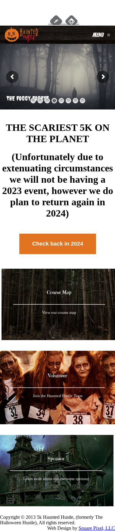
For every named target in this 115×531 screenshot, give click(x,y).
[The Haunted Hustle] (21, 35)
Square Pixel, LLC (97, 528)
